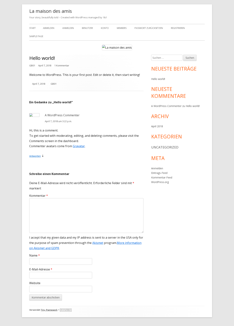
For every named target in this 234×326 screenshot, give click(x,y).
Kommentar (38, 196)
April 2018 (157, 126)
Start (32, 28)
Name (34, 255)
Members (122, 28)
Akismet (97, 243)
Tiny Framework (49, 310)
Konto (105, 28)
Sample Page (36, 36)
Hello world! (158, 79)
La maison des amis (50, 11)
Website (34, 283)
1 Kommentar (61, 65)
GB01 (32, 65)
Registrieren (178, 28)
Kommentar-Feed (161, 177)
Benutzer (87, 28)
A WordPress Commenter (62, 115)
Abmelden (48, 28)
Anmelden (68, 28)
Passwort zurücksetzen (149, 28)
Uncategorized (164, 147)
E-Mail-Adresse (40, 269)
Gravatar (79, 146)
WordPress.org (160, 182)
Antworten (35, 156)
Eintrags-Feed (159, 173)
